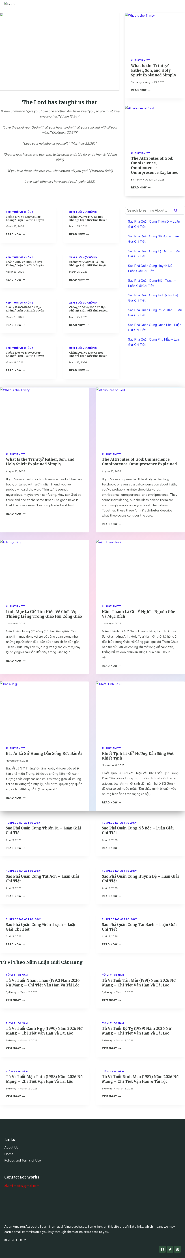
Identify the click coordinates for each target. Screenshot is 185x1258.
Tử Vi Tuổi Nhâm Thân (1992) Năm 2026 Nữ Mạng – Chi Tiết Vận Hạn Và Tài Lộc (43, 982)
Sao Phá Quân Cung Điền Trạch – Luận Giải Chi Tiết (152, 283)
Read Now (140, 90)
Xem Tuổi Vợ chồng (20, 212)
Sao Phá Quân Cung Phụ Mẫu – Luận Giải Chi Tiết (154, 342)
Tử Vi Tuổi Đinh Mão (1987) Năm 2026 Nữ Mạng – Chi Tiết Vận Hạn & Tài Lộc (140, 1079)
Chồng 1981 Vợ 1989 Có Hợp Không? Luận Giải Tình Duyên (88, 354)
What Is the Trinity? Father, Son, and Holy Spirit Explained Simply (153, 70)
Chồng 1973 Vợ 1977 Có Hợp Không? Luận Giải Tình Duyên (88, 218)
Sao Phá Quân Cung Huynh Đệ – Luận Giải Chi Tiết (151, 268)
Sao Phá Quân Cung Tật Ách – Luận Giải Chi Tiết (154, 253)
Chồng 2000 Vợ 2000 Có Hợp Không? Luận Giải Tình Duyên (88, 309)
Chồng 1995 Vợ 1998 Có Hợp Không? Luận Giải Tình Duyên (88, 263)
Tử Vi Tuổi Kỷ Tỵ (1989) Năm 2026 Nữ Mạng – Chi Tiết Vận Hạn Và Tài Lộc (136, 1030)
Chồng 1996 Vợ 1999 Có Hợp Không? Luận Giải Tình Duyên (25, 354)
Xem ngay (15, 1000)
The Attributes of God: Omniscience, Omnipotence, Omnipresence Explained (154, 165)
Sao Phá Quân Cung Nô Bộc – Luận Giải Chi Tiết (153, 239)
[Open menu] (177, 10)
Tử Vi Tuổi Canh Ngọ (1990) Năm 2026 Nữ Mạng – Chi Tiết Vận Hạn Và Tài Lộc (44, 1030)
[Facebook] (162, 1249)
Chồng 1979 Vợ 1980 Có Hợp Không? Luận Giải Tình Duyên (25, 218)
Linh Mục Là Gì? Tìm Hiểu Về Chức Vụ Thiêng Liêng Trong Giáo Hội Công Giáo (44, 614)
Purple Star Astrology (23, 822)
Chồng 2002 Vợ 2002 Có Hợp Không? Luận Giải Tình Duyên (25, 263)
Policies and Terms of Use (22, 1160)
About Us (11, 1147)
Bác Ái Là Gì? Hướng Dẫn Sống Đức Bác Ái (44, 753)
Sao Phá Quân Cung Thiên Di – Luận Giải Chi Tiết (154, 224)
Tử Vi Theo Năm (17, 975)
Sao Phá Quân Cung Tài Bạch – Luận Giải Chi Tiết (154, 297)
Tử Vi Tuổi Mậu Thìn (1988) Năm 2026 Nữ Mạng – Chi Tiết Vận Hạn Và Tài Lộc (44, 1079)
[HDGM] (13, 10)
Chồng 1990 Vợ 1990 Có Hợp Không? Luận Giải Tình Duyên (25, 309)
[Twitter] (170, 1249)
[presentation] (155, 33)
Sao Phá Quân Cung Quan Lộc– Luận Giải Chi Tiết (154, 327)
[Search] (175, 210)
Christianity (140, 60)
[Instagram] (177, 1249)
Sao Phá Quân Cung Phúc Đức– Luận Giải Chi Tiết (155, 312)
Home (8, 1154)
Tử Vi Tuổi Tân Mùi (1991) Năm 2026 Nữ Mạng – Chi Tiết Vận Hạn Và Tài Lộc (139, 982)
